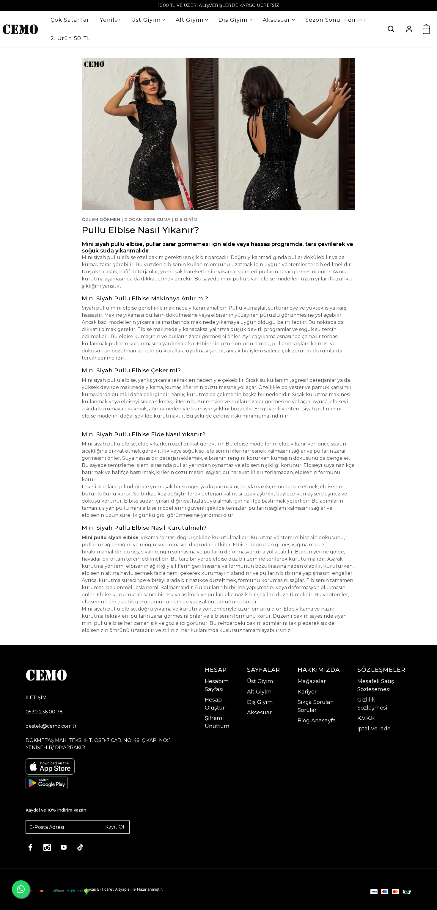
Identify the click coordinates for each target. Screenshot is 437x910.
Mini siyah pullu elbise (109, 380)
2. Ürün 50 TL (70, 38)
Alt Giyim (190, 20)
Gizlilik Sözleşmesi (372, 703)
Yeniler (110, 20)
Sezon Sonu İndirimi (335, 20)
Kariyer (307, 691)
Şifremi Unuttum (217, 722)
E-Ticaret (105, 889)
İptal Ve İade (374, 728)
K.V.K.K (366, 718)
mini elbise (124, 308)
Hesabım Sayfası (217, 685)
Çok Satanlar (70, 20)
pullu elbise (121, 444)
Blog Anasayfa (317, 720)
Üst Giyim (146, 20)
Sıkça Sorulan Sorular (316, 706)
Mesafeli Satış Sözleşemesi (375, 685)
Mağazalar (312, 681)
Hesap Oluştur (215, 703)
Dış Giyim (233, 20)
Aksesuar (276, 20)
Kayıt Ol (114, 827)
